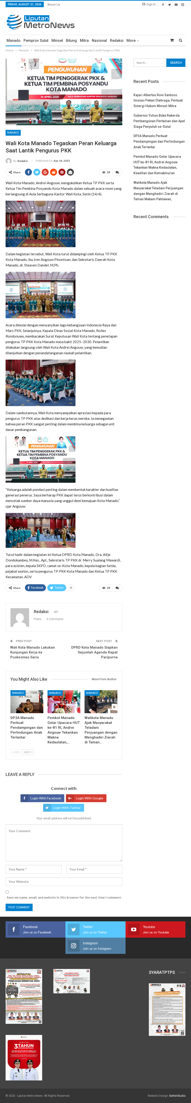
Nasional (99, 40)
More (131, 40)
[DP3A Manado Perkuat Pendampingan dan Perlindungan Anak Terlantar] (26, 701)
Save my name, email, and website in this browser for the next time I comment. (64, 897)
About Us (53, 4)
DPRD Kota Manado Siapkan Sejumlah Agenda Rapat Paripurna (94, 652)
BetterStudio (177, 1095)
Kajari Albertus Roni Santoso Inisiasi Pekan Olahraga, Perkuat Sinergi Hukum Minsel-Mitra (158, 100)
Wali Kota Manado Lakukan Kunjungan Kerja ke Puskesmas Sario (32, 652)
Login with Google (89, 798)
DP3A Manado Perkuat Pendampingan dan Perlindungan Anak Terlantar (159, 141)
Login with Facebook (46, 798)
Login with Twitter (67, 808)
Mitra (84, 40)
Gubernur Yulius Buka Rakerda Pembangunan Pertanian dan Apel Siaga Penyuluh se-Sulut (159, 121)
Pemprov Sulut (36, 40)
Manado (13, 40)
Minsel (57, 40)
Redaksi (116, 40)
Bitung (71, 40)
